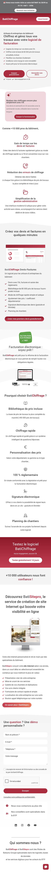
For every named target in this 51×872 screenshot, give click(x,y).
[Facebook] (29, 825)
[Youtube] (35, 825)
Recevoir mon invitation (26, 10)
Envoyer (25, 791)
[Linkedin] (16, 825)
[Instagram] (22, 825)
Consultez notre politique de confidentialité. (19, 797)
